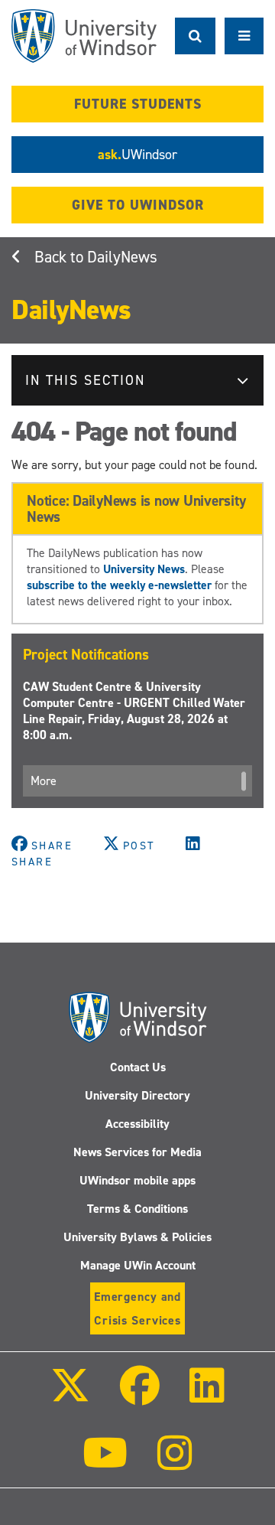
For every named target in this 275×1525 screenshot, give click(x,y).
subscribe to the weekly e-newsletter (119, 585)
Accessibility (137, 1124)
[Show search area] (195, 36)
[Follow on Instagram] (175, 1463)
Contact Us (138, 1067)
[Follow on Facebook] (139, 1396)
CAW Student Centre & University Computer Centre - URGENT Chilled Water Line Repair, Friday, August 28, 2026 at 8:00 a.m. (134, 711)
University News (144, 569)
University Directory (137, 1095)
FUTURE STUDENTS (138, 104)
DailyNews (122, 257)
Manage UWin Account (138, 1265)
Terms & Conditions (137, 1209)
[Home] (84, 36)
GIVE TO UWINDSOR (138, 205)
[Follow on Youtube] (105, 1463)
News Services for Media (137, 1152)
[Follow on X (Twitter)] (69, 1396)
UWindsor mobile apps (137, 1180)
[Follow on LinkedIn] (207, 1396)
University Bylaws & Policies (137, 1237)
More (44, 781)
